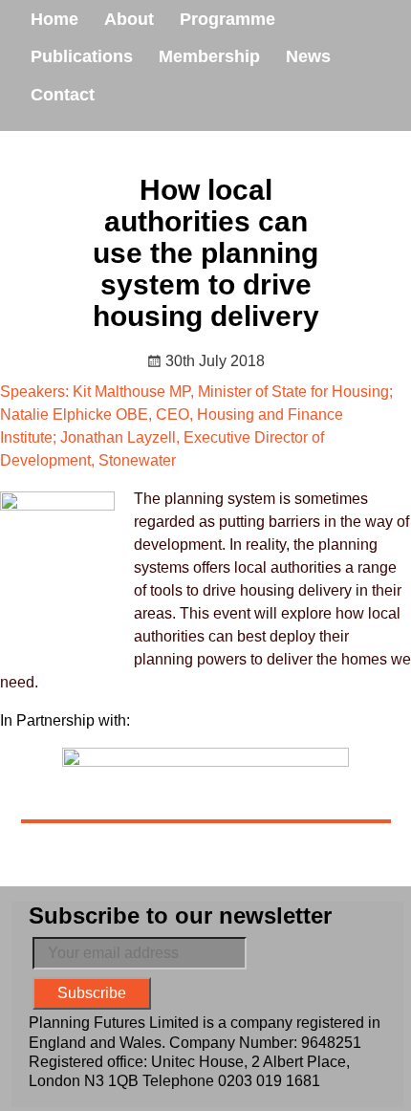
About (129, 19)
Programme (227, 19)
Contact (63, 94)
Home (54, 19)
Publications (82, 56)
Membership (209, 56)
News (308, 56)
